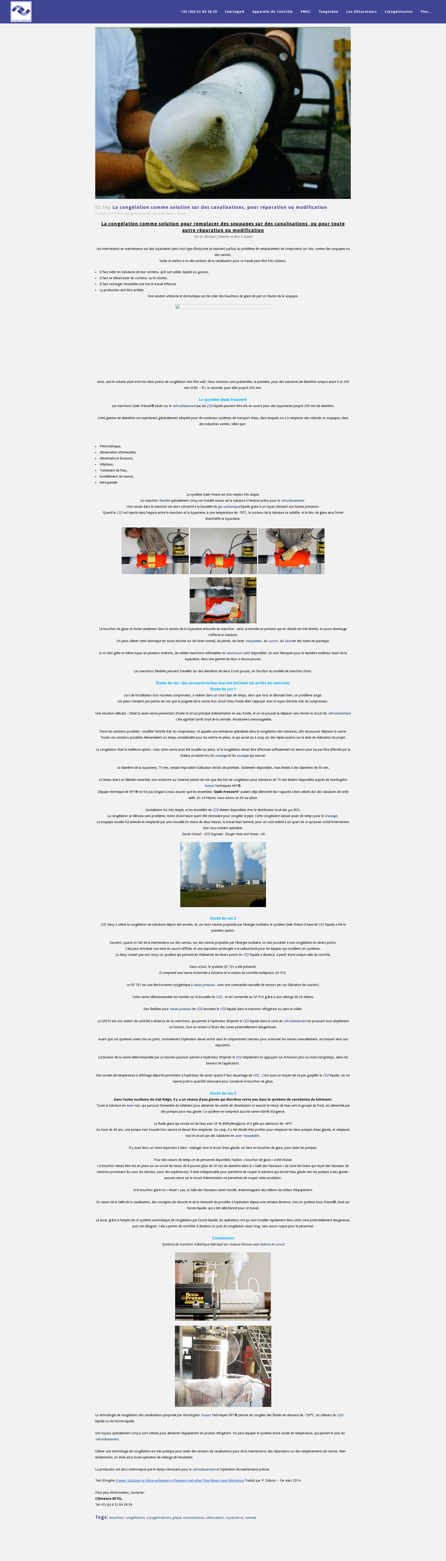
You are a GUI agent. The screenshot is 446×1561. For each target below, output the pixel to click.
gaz (220, 506)
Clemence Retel (162, 213)
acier (129, 1105)
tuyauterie (234, 1517)
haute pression (204, 985)
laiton (289, 641)
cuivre (273, 641)
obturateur (215, 1517)
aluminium (235, 653)
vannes (250, 1517)
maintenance (193, 1517)
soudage (243, 755)
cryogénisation (135, 213)
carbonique (231, 506)
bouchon (116, 1517)
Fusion (209, 786)
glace (177, 1517)
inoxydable (253, 641)
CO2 (210, 406)
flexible (164, 500)
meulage (221, 755)
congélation (134, 1517)
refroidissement (184, 406)
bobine (265, 1244)
